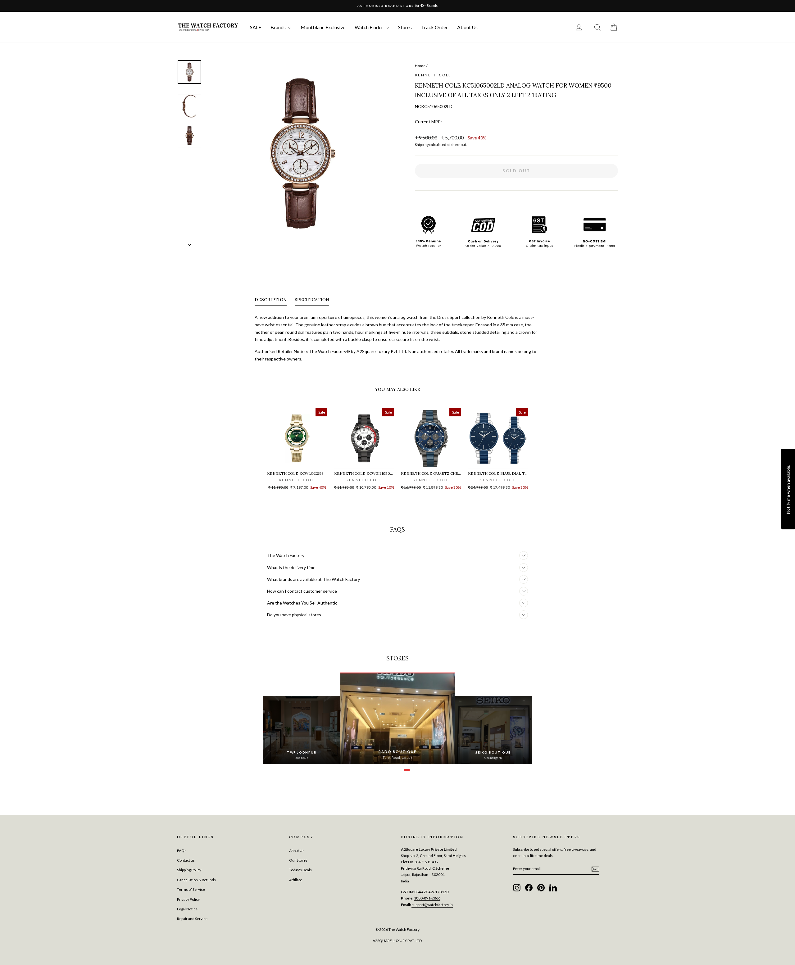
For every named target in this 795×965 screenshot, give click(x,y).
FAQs (181, 850)
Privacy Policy (188, 899)
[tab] (271, 301)
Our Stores (298, 860)
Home (420, 65)
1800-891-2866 (427, 898)
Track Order (434, 27)
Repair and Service (192, 918)
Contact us (186, 860)
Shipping (422, 144)
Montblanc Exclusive (323, 27)
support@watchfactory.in (432, 904)
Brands (278, 27)
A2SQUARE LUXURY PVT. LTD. (398, 940)
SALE (255, 27)
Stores (405, 27)
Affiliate (295, 879)
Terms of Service (191, 889)
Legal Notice (187, 909)
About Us (467, 27)
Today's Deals (300, 870)
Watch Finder (369, 27)
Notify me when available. (788, 489)
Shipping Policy (189, 870)
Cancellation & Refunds (196, 879)
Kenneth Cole (433, 75)
